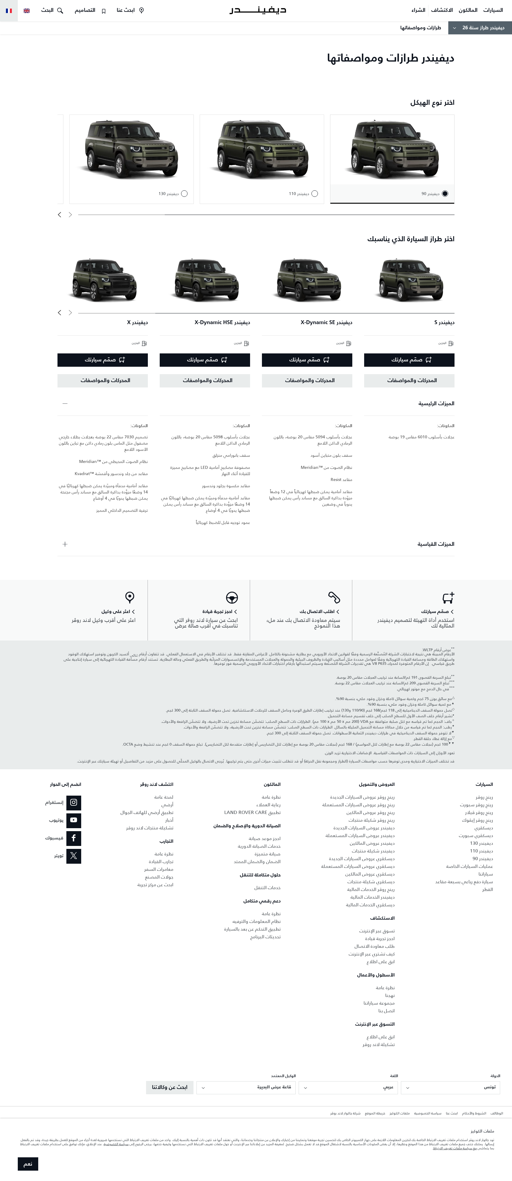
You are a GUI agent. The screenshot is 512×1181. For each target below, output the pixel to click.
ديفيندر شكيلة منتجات (373, 851)
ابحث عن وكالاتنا (170, 1087)
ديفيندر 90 (483, 858)
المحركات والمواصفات (412, 380)
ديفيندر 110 (481, 851)
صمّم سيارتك (407, 360)
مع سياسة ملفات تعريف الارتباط (455, 1148)
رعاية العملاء (268, 804)
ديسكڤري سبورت (476, 835)
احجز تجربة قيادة (380, 938)
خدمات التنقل (268, 887)
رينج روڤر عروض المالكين (371, 812)
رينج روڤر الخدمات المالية (371, 889)
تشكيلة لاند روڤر (379, 1044)
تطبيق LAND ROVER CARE (252, 812)
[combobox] (450, 1087)
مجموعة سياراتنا (379, 1003)
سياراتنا (486, 874)
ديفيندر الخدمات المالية (373, 897)
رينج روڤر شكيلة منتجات (372, 820)
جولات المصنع (159, 877)
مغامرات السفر (158, 869)
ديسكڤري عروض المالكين (370, 874)
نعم (28, 1164)
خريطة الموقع (375, 1113)
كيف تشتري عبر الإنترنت (372, 954)
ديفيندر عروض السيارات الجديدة (364, 828)
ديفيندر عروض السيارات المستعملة (360, 835)
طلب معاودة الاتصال (375, 946)
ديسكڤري (484, 828)
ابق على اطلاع (381, 961)
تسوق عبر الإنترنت (377, 931)
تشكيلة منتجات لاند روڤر (149, 828)
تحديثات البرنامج (265, 936)
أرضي (167, 804)
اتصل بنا (386, 1010)
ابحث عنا (452, 1113)
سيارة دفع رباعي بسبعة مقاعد (464, 881)
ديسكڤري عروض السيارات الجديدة (362, 858)
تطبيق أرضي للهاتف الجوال (147, 812)
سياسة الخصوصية (427, 1113)
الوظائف (497, 1113)
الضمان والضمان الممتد (257, 861)
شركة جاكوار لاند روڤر (345, 1113)
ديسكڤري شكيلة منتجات (371, 881)
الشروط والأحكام (474, 1113)
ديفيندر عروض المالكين (372, 843)
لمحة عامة (163, 797)
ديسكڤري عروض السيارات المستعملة (358, 866)
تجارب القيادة (161, 861)
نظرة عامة (385, 987)
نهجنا (390, 995)
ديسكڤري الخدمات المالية (370, 904)
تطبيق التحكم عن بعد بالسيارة (252, 929)
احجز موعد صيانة (265, 838)
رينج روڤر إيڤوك (477, 820)
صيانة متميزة (268, 854)
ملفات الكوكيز (400, 1113)
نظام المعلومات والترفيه (257, 921)
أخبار (169, 820)
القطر (487, 889)
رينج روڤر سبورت (476, 804)
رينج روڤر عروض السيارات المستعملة (358, 804)
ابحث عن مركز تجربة (155, 884)
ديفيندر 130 (481, 843)
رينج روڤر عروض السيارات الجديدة (362, 797)
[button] (59, 214)
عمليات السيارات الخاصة (469, 866)
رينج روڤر (484, 797)
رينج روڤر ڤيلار (479, 812)
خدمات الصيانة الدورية (259, 846)
